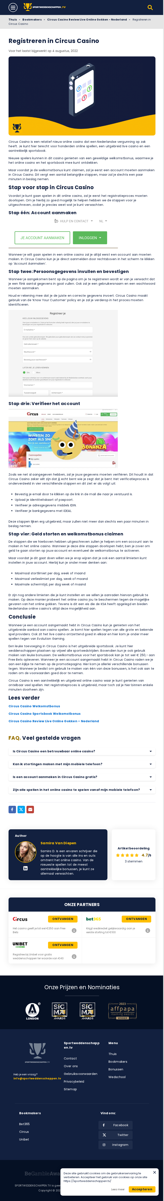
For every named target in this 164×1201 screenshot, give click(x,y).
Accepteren (142, 1189)
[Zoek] (150, 7)
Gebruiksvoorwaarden (80, 1074)
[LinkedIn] (25, 868)
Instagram (120, 1145)
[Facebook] (12, 809)
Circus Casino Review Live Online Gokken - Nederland (87, 19)
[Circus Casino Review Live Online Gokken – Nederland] (74, 930)
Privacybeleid (74, 1081)
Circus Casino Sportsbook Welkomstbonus (45, 714)
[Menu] (13, 7)
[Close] (154, 1172)
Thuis (13, 19)
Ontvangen (62, 919)
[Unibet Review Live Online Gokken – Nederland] (74, 956)
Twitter (122, 1135)
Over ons (71, 1066)
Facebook (120, 1125)
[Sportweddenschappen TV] (45, 7)
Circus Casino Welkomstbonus (34, 706)
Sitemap (70, 1089)
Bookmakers (31, 19)
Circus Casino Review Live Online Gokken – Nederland (54, 721)
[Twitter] (21, 809)
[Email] (30, 809)
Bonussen (115, 1069)
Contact (70, 1058)
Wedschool (117, 1077)
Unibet (24, 1139)
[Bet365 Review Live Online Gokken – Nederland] (147, 930)
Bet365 (24, 1124)
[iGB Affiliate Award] (33, 1011)
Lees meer (117, 1189)
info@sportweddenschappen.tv (37, 1078)
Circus (24, 1132)
